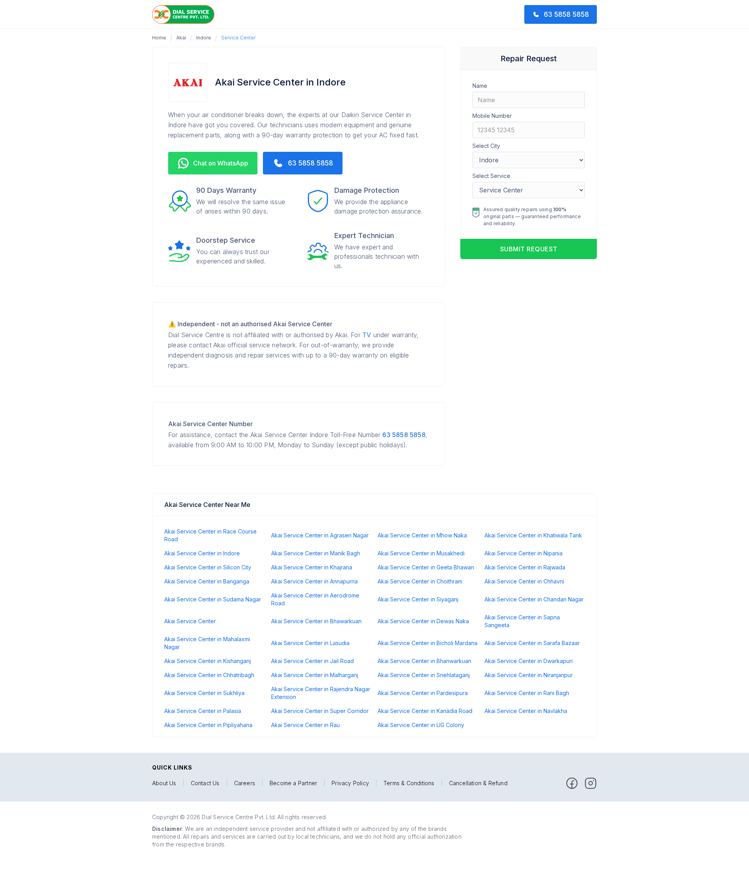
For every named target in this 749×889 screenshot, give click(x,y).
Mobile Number (492, 115)
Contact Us (205, 783)
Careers (244, 783)
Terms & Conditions (409, 783)
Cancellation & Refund (478, 783)
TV (366, 335)
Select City (486, 145)
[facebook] (572, 783)
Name (479, 85)
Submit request (528, 249)
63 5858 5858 (403, 435)
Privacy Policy (350, 783)
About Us (164, 783)
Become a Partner (293, 783)
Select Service (491, 175)
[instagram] (590, 783)
